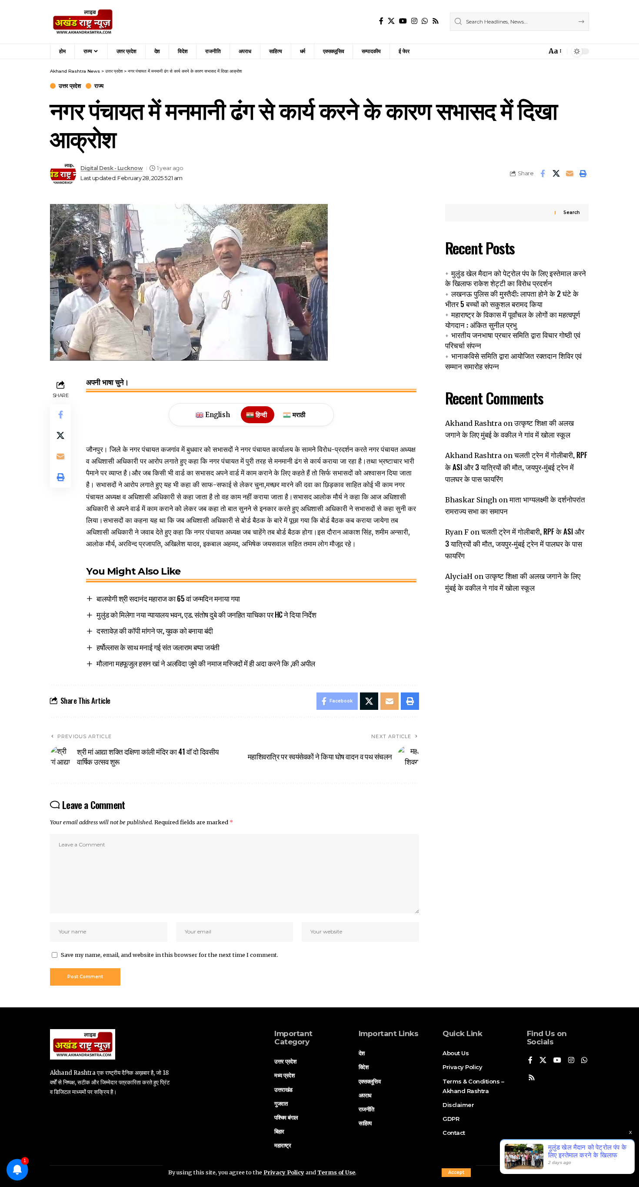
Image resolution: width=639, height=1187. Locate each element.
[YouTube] (403, 21)
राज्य (98, 86)
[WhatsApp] (424, 21)
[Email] (569, 174)
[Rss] (435, 21)
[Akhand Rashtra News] (83, 22)
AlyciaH (459, 576)
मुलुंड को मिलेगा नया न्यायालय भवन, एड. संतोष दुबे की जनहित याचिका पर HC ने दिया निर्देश (206, 614)
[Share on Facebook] (542, 174)
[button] (456, 1172)
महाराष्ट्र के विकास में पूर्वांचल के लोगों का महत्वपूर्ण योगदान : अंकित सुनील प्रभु (512, 319)
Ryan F (457, 532)
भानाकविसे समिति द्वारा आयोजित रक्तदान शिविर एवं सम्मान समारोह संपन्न (513, 360)
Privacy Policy (283, 1172)
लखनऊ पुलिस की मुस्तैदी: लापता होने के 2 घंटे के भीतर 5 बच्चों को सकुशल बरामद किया (512, 298)
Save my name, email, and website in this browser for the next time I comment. (169, 954)
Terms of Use (336, 1172)
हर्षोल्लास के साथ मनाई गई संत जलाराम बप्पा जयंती (158, 647)
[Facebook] (381, 21)
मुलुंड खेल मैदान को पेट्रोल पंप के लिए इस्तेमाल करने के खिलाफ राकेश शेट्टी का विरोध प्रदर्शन (515, 277)
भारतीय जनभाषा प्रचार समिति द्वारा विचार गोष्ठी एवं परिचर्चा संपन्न (512, 340)
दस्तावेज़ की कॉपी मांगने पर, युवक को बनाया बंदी (155, 630)
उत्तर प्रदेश (69, 86)
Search (571, 212)
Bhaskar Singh (471, 499)
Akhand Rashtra (473, 423)
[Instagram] (414, 21)
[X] (391, 21)
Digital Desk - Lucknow (111, 168)
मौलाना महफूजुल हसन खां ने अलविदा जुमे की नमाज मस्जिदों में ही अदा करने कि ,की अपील (206, 663)
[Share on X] (556, 174)
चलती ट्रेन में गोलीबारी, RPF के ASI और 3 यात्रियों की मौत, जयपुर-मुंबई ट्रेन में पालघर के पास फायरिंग (516, 466)
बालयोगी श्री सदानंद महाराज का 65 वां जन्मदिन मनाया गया (168, 598)
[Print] (583, 174)
